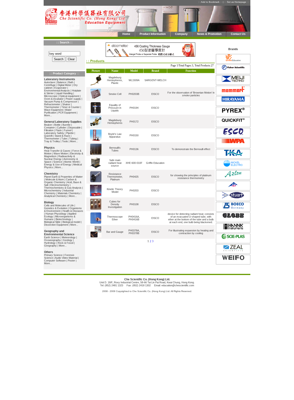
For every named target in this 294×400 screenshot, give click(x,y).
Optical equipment (69, 96)
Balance (61, 82)
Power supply (73, 98)
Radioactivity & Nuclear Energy (59, 157)
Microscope (50, 96)
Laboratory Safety (54, 133)
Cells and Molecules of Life (59, 205)
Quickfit (48, 135)
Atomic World (71, 161)
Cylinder (61, 127)
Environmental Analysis (57, 90)
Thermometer (51, 107)
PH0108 (134, 204)
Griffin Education (155, 163)
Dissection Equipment (56, 224)
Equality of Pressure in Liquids (114, 108)
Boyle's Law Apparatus (115, 135)
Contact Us (238, 34)
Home (126, 34)
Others (48, 252)
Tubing (73, 138)
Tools (65, 141)
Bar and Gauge (114, 231)
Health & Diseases (72, 211)
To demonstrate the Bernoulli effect (191, 149)
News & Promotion (209, 34)
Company (181, 34)
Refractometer (52, 104)
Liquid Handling (64, 93)
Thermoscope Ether (115, 218)
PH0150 (134, 135)
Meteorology (69, 237)
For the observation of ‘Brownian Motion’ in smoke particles (191, 94)
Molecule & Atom (54, 179)
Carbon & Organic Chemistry (60, 181)
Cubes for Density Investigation (115, 204)
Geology (67, 240)
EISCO (155, 94)
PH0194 (134, 107)
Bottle (57, 124)
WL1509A (134, 80)
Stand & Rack (62, 135)
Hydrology (50, 242)
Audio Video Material (66, 257)
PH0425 (134, 176)
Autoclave (49, 82)
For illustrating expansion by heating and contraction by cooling (191, 232)
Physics (49, 147)
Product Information (153, 34)
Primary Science (53, 255)
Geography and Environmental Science (59, 233)
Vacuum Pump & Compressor (60, 101)
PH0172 (134, 121)
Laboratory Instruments (59, 79)
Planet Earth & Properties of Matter (63, 176)
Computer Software (55, 260)
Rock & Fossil (65, 242)
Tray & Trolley (52, 141)
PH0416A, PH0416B (134, 218)
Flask (59, 130)
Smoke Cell (115, 94)
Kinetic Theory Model (115, 190)
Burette (66, 124)
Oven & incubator (54, 98)
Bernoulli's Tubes (115, 149)
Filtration (49, 130)
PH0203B (134, 94)
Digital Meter (64, 85)
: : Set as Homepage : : (237, 2)
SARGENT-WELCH (155, 80)
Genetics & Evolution (55, 208)
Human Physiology (55, 213)
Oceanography (52, 240)
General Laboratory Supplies (63, 121)
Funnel (67, 130)
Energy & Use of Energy (57, 164)
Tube (64, 138)
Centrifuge (50, 85)
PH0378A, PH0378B (134, 232)
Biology (49, 202)
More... (48, 115)
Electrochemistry (59, 185)
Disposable (74, 127)
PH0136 (134, 149)
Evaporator (60, 87)
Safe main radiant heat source (115, 163)
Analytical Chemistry (55, 196)
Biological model (71, 222)
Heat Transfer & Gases (57, 150)
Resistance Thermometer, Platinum (115, 177)
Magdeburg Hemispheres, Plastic (115, 80)
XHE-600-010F (134, 163)
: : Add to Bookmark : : (210, 2)
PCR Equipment (67, 112)
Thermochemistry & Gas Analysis (63, 187)
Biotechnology (63, 219)
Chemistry (51, 173)
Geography (50, 245)
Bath (70, 82)
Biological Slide (52, 222)
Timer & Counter (70, 107)
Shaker (66, 104)
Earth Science (52, 237)
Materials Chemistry (69, 193)
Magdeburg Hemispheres (114, 121)
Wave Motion (61, 153)
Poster (71, 260)
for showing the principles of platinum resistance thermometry (190, 176)
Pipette (70, 133)
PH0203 (134, 190)
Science (57, 161)
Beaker (48, 124)
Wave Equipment (53, 109)
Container (49, 127)
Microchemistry (52, 190)
